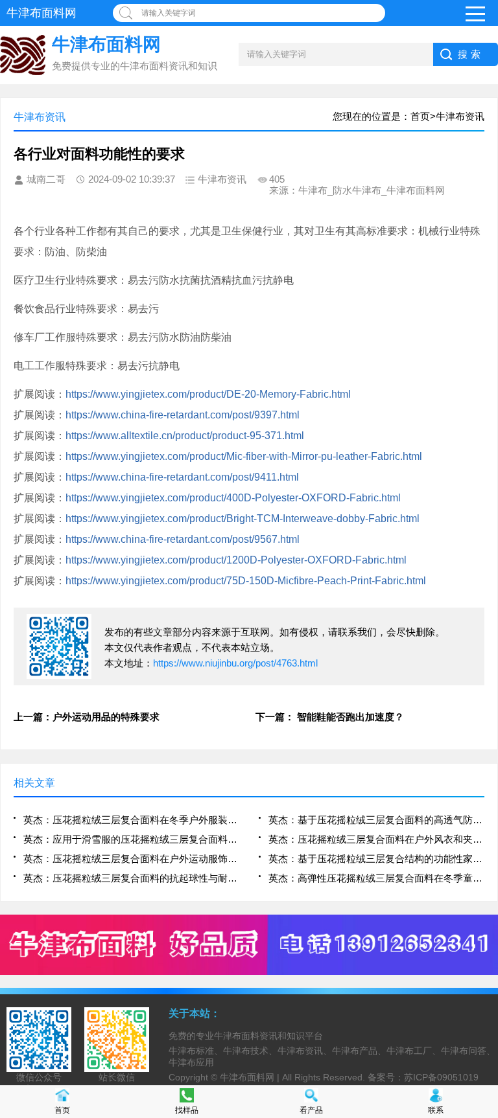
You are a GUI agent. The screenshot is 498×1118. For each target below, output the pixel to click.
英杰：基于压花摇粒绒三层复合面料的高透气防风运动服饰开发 (376, 819)
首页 (62, 1110)
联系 (436, 1110)
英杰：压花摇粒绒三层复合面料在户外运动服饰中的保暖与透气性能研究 (131, 858)
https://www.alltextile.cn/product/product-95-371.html (184, 435)
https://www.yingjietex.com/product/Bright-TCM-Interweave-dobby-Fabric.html (242, 518)
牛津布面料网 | (251, 1077)
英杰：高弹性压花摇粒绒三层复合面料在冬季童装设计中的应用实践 (376, 878)
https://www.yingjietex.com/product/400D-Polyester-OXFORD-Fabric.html (233, 497)
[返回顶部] (484, 992)
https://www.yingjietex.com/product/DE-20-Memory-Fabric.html (208, 394)
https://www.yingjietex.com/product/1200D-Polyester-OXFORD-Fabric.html (236, 559)
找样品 (186, 1110)
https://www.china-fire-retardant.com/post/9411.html (182, 477)
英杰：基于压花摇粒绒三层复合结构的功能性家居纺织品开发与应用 (376, 858)
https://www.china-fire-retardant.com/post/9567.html (182, 539)
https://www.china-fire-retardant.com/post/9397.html (182, 414)
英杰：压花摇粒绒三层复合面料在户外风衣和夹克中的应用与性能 (376, 839)
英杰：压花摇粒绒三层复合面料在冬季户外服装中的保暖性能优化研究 (131, 819)
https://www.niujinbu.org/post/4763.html (235, 662)
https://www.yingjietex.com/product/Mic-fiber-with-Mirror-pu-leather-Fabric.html (243, 456)
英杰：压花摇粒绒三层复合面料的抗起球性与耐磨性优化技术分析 (131, 878)
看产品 (311, 1110)
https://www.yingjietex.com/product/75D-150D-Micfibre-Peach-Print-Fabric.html (245, 580)
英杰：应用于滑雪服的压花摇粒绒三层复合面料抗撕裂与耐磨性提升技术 (131, 839)
